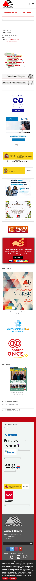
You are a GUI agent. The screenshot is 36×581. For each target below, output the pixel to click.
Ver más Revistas (18, 394)
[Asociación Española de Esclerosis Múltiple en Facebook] (8, 549)
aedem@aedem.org (9, 536)
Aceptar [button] (5, 578)
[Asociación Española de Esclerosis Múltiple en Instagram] (16, 549)
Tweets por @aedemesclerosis (10, 404)
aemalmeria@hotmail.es (12, 39)
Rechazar (13, 578)
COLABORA (18, 257)
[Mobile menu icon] (33, 4)
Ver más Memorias (18, 313)
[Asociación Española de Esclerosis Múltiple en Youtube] (20, 549)
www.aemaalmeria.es (11, 41)
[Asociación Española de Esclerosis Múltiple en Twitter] (12, 549)
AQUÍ (23, 571)
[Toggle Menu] (31, 543)
